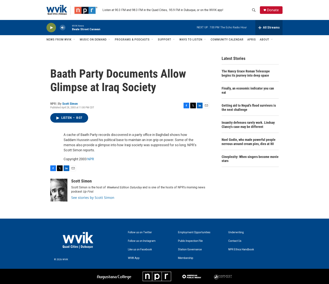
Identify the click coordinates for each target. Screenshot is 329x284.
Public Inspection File (190, 241)
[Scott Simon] (58, 190)
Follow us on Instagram (142, 241)
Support (164, 39)
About (264, 39)
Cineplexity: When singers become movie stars (250, 159)
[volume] (62, 27)
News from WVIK (59, 39)
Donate (273, 10)
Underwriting (236, 232)
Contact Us (234, 241)
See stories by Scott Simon (92, 197)
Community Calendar (227, 39)
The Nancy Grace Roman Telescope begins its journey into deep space (246, 73)
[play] (51, 27)
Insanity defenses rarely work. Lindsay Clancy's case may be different (248, 125)
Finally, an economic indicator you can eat (248, 90)
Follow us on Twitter (140, 232)
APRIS (251, 39)
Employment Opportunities (194, 232)
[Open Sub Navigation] (74, 39)
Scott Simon (70, 104)
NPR (90, 159)
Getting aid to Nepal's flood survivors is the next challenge (249, 107)
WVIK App (134, 258)
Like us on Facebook (140, 249)
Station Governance (190, 249)
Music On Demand (93, 39)
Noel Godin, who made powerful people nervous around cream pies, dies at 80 (248, 142)
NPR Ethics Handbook (241, 249)
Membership (185, 258)
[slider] (68, 27)
